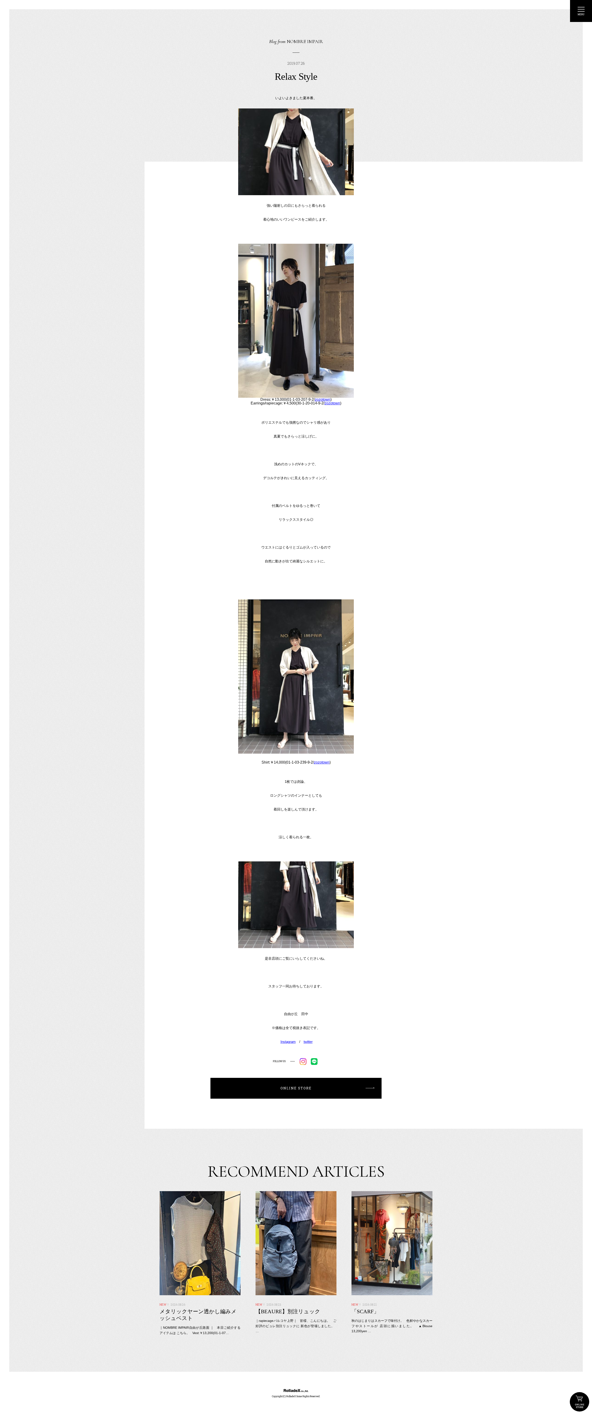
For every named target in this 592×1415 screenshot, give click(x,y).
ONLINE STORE (579, 1402)
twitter (308, 1042)
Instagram (288, 1042)
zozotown (322, 399)
